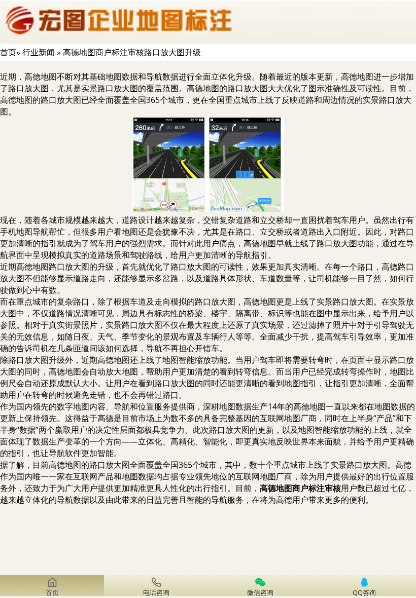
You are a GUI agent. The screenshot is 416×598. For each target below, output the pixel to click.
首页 (8, 52)
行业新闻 (38, 52)
